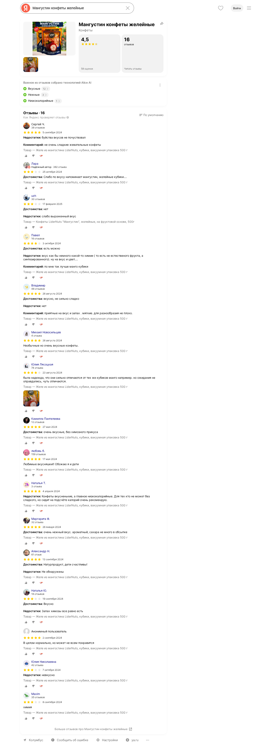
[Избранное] (220, 8)
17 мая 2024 (50, 459)
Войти (237, 8)
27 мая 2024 (50, 426)
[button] (30, 64)
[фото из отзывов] (31, 398)
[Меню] (249, 8)
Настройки (110, 740)
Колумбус (36, 740)
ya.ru (135, 740)
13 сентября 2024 (53, 559)
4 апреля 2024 (51, 491)
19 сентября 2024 (53, 598)
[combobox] (76, 8)
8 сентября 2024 (52, 702)
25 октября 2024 (52, 171)
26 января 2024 (52, 526)
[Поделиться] (161, 23)
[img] (32, 132)
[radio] (26, 156)
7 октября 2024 (52, 669)
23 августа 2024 (52, 372)
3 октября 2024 (52, 243)
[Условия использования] (160, 85)
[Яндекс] (25, 8)
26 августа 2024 (52, 293)
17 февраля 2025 (52, 203)
